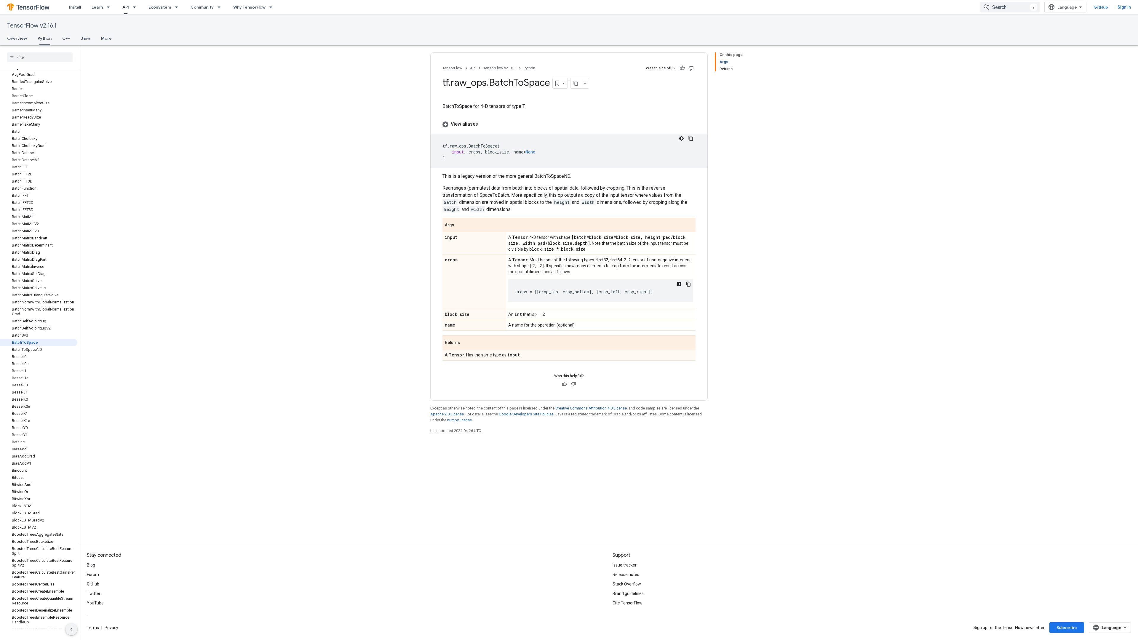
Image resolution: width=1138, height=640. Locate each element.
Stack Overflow (627, 584)
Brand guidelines (628, 593)
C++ (66, 38)
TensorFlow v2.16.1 (32, 25)
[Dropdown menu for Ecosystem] (178, 7)
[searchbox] (40, 57)
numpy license (459, 420)
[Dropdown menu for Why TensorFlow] (273, 7)
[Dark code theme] (681, 138)
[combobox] (1010, 7)
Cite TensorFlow (627, 603)
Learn (97, 7)
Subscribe (1067, 627)
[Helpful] (682, 68)
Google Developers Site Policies (526, 414)
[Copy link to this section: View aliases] (484, 124)
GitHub (1101, 7)
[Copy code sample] (691, 138)
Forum (93, 574)
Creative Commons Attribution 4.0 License (591, 408)
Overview (17, 38)
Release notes (626, 574)
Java (85, 38)
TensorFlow (452, 68)
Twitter (93, 593)
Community (202, 7)
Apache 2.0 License (447, 414)
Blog (91, 565)
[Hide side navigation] (71, 629)
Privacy (111, 627)
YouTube (95, 603)
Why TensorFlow (249, 7)
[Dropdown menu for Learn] (110, 7)
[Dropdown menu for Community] (221, 7)
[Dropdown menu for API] (136, 7)
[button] (569, 124)
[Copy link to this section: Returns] (466, 343)
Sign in (1124, 7)
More (106, 38)
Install (75, 7)
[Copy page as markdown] (575, 83)
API (125, 7)
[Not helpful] (691, 68)
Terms (93, 627)
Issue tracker (625, 565)
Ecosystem (159, 7)
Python (45, 38)
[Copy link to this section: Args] (460, 225)
